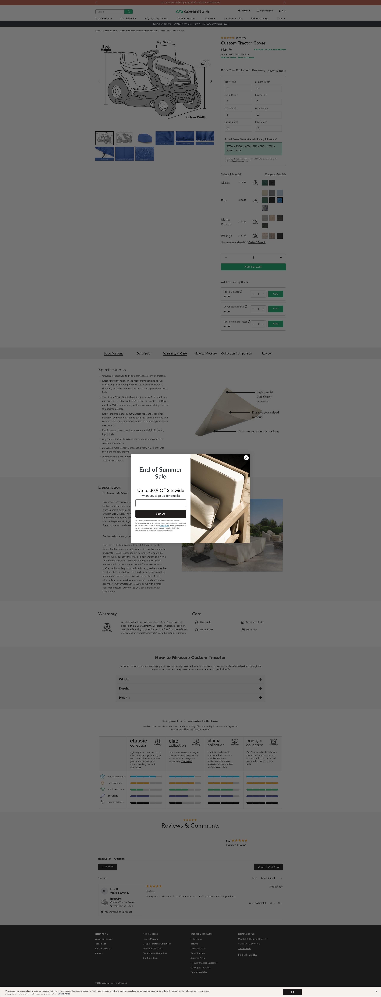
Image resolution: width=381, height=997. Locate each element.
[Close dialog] (246, 457)
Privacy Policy (164, 525)
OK (292, 992)
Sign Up (160, 513)
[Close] (376, 991)
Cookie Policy (63, 994)
